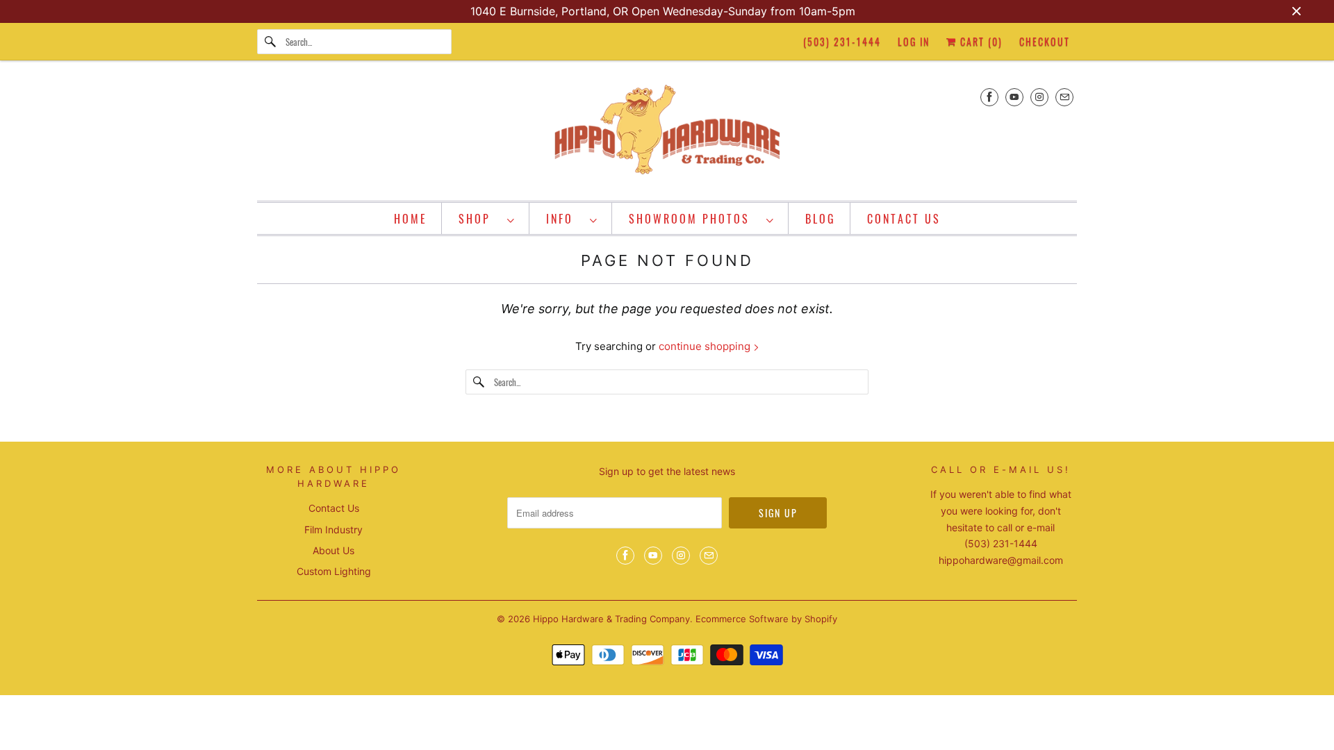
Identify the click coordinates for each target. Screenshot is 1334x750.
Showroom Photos (694, 218)
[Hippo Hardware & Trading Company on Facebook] (989, 96)
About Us (333, 550)
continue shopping (706, 346)
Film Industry (333, 529)
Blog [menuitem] (820, 218)
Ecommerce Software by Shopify (766, 618)
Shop (479, 218)
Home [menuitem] (410, 218)
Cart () (980, 41)
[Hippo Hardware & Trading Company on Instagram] (1039, 96)
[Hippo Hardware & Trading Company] (667, 134)
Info (564, 218)
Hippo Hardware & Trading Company (611, 618)
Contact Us (333, 508)
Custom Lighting (334, 571)
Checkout (1044, 41)
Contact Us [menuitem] (904, 218)
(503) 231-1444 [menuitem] (842, 41)
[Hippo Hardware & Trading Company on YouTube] (1014, 96)
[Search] (271, 41)
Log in (914, 41)
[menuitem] (487, 218)
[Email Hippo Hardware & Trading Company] (1064, 96)
